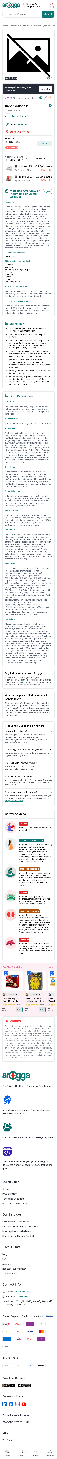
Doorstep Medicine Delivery (16, 1231)
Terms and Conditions (13, 1198)
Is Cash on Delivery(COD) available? (21, 763)
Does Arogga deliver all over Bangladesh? (24, 749)
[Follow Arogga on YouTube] (24, 1404)
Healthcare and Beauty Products (18, 1236)
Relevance (40, 158)
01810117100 (25, 1296)
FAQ (4, 1259)
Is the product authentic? (16, 731)
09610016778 (22, 1291)
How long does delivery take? (18, 776)
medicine (21, 682)
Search (48, 14)
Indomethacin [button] (24, 124)
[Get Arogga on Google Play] (8, 1385)
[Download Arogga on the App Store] (24, 1385)
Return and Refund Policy (15, 1203)
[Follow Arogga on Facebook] (11, 1404)
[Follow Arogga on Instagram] (17, 1404)
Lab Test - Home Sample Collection (20, 1226)
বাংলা (49, 191)
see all (51, 967)
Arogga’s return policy (14, 800)
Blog (4, 1254)
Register (45, 89)
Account (6, 1264)
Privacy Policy (9, 1194)
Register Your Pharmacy (14, 1268)
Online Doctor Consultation (15, 1221)
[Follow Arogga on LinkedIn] (4, 1404)
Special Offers (9, 1273)
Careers (6, 1189)
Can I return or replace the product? (21, 792)
